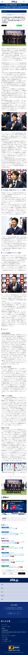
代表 (2, 584)
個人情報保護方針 (5, 630)
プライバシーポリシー (6, 633)
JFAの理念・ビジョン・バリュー (14, 613)
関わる (2, 595)
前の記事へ (10, 14)
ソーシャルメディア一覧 (22, 620)
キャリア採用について (6, 641)
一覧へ (22, 14)
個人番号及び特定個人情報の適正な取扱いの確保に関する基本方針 (14, 632)
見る (2, 588)
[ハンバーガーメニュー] (2, 1)
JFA (2, 599)
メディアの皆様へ (5, 639)
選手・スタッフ (21, 7)
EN (24, 1)
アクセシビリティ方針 (6, 626)
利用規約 (3, 628)
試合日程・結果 (7, 7)
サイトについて (4, 624)
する (2, 592)
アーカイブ (4, 637)
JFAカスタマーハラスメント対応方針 (8, 635)
